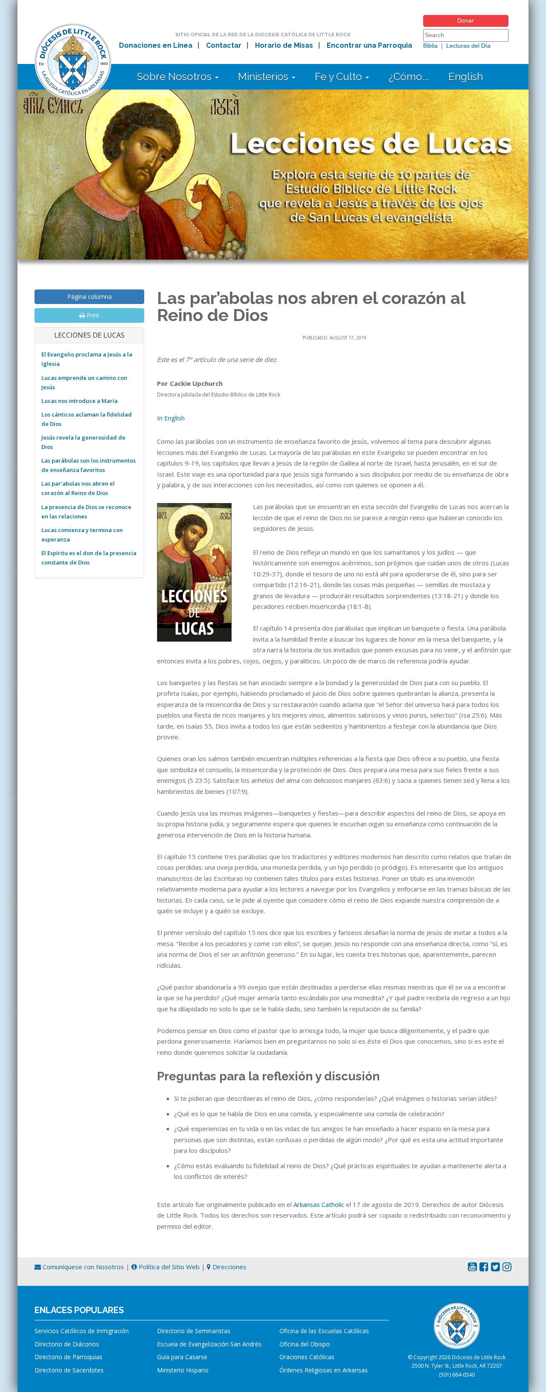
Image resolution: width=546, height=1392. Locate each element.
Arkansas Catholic (318, 1204)
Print (92, 315)
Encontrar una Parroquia (369, 45)
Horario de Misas (284, 45)
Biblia (430, 45)
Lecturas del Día (468, 45)
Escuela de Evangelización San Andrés (209, 1344)
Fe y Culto (340, 76)
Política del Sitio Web (168, 1266)
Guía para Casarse (182, 1357)
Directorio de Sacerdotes (69, 1370)
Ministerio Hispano (183, 1370)
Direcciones (229, 1266)
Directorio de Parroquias (68, 1357)
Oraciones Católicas (306, 1357)
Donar (465, 20)
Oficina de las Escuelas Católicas (324, 1331)
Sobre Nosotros (175, 76)
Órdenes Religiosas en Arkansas (323, 1370)
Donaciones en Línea (155, 45)
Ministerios (264, 76)
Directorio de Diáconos (67, 1344)
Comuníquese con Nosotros (82, 1266)
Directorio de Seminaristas (193, 1331)
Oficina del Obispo (304, 1344)
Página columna (89, 296)
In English (171, 418)
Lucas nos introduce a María (79, 401)
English (465, 76)
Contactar (223, 45)
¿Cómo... (409, 76)
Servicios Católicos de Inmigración (82, 1331)
